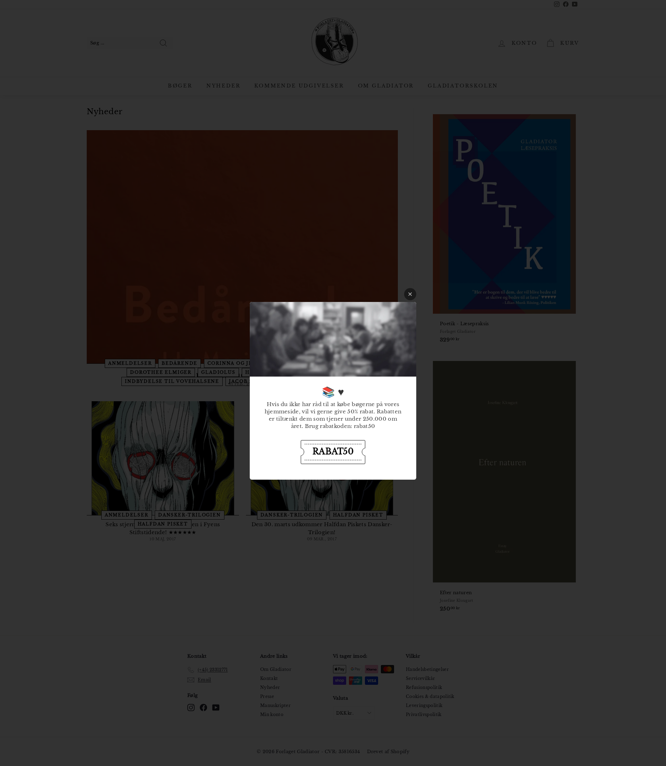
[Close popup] (410, 294)
